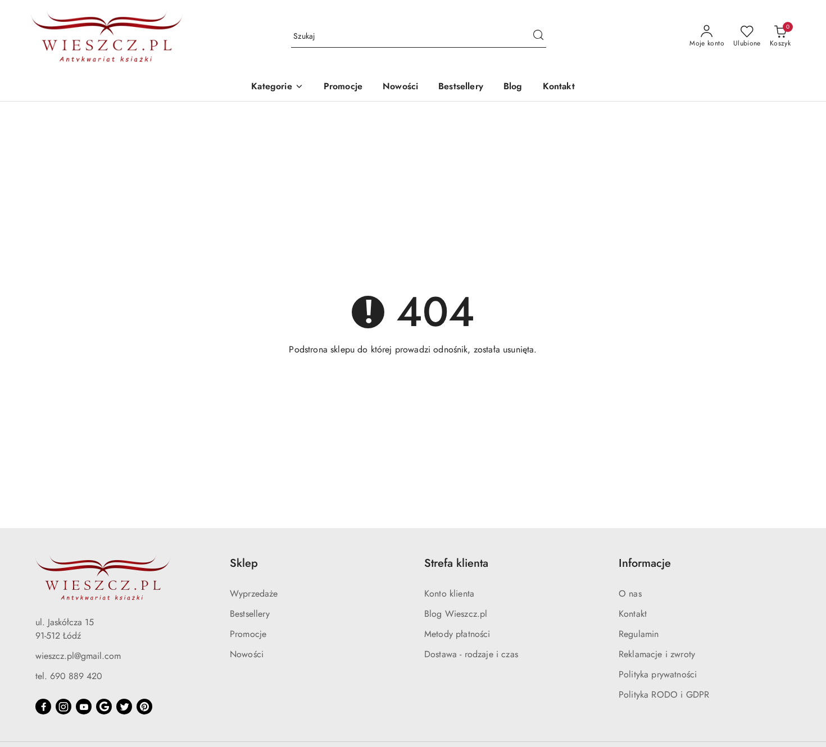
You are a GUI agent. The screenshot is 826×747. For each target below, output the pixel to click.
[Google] (104, 706)
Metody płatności (457, 633)
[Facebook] (43, 706)
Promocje (248, 633)
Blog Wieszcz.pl (455, 613)
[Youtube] (84, 706)
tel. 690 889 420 (68, 676)
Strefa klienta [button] (456, 563)
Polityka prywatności (658, 674)
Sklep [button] (244, 563)
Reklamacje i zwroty (657, 654)
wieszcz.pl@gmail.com (78, 655)
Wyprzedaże (254, 593)
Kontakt (633, 613)
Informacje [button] (645, 563)
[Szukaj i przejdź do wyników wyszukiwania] (538, 36)
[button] (277, 87)
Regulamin (639, 633)
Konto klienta (449, 593)
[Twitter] (124, 706)
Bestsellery (250, 613)
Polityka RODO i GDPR (664, 694)
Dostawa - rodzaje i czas (471, 654)
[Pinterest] (144, 706)
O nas (630, 593)
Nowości (247, 654)
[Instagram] (63, 706)
